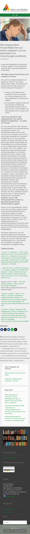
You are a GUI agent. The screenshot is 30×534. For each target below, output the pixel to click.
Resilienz (19, 341)
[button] (13, 15)
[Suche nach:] (15, 522)
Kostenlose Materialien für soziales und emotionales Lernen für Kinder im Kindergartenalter (15, 418)
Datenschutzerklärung (19, 531)
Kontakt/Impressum (9, 509)
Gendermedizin (18, 344)
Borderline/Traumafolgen (9, 337)
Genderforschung (7, 344)
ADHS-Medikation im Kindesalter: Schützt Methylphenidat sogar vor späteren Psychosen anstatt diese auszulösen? (13, 398)
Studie (25, 341)
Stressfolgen (4, 346)
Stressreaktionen (14, 346)
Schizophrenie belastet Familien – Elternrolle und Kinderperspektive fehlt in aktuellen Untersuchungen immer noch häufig (15, 409)
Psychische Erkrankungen (8, 341)
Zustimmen (7, 531)
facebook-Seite (10, 496)
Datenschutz (7, 512)
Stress (26, 344)
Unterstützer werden (9, 458)
